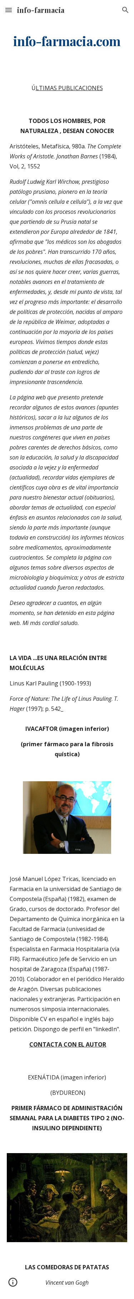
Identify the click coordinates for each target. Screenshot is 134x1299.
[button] (8, 10)
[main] (67, 41)
